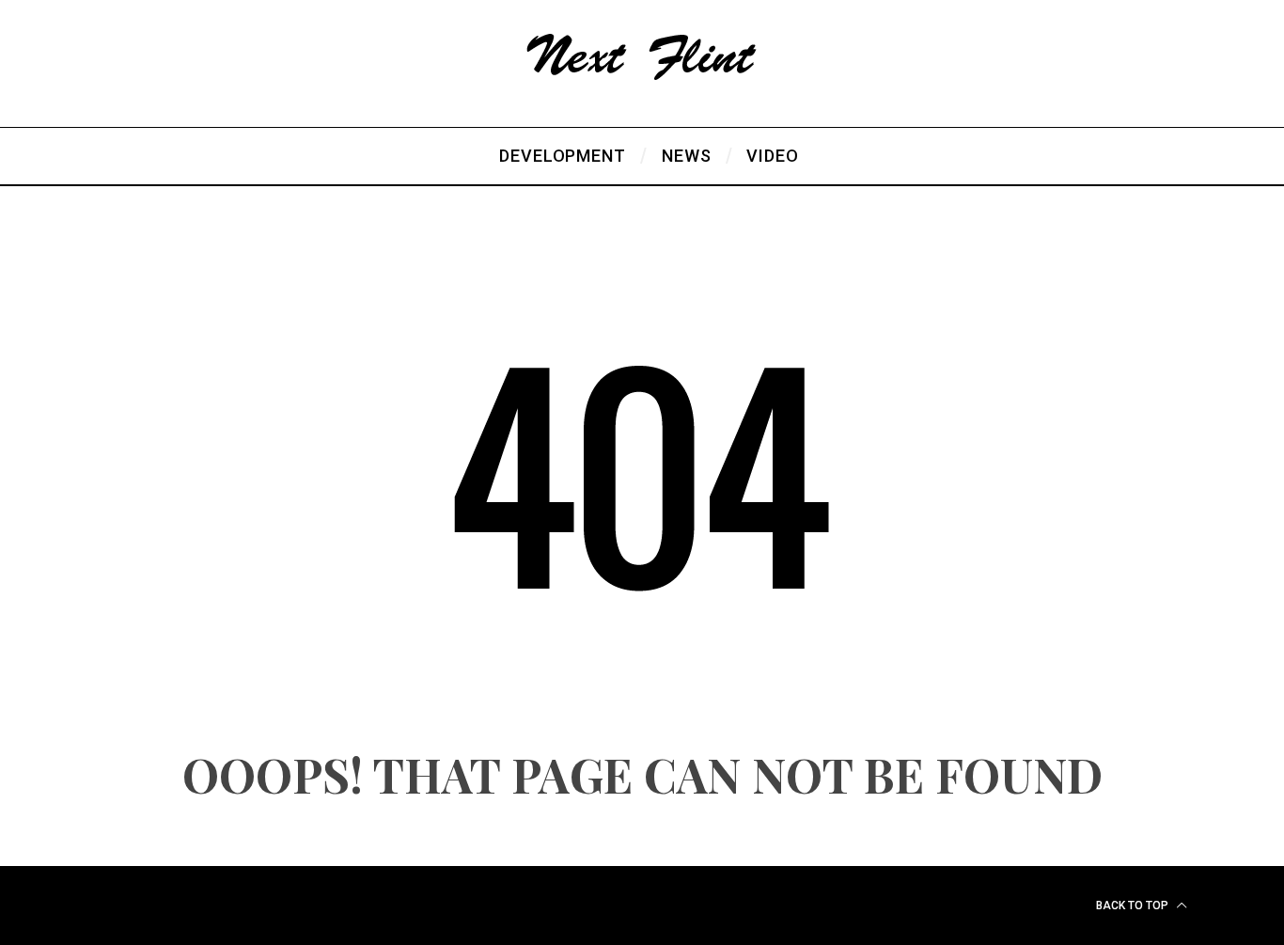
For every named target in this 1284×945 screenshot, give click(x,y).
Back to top (1133, 905)
